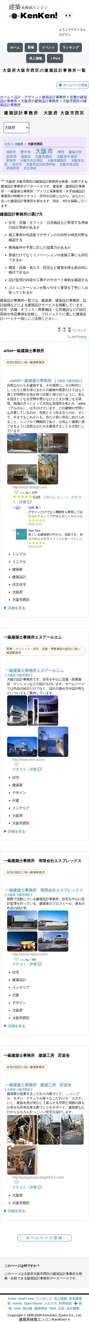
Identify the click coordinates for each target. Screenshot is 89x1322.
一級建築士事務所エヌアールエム (34, 670)
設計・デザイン (26, 97)
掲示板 (27, 1308)
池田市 (11, 152)
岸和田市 (12, 168)
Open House (33, 1303)
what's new (26, 1298)
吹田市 (11, 156)
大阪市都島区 (57, 160)
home (12, 1298)
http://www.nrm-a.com (28, 759)
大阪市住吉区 (69, 164)
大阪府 (61, 381)
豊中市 (25, 152)
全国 (7, 144)
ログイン (65, 34)
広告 (61, 1308)
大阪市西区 (43, 156)
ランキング (71, 47)
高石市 (17, 164)
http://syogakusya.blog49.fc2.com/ (38, 1177)
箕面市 (26, 156)
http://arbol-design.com (29, 487)
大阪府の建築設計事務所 (40, 101)
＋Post (55, 58)
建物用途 (40, 1308)
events (17, 1303)
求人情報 (35, 58)
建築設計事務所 (54, 97)
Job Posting (78, 336)
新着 (31, 47)
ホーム (15, 47)
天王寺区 (30, 168)
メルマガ (50, 1303)
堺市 (60, 152)
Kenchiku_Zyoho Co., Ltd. (62, 1315)
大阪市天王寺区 (31, 160)
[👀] (32, 12)
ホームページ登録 (75, 85)
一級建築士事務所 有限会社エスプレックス (44, 890)
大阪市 (44, 151)
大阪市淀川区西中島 (40, 164)
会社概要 (73, 1308)
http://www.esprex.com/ (30, 954)
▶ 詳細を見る (14, 608)
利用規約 (65, 1303)
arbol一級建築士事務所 (32, 380)
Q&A (52, 1308)
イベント (48, 47)
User (17, 1308)
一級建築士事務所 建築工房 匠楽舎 (38, 1085)
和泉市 (11, 160)
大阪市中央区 (67, 156)
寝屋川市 (75, 152)
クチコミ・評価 (24, 769)
